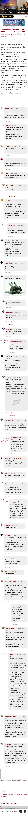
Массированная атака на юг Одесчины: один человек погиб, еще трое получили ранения (8, 11)
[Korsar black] (3, 185)
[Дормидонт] (3, 312)
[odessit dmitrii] (2, 108)
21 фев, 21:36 (16, 377)
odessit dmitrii (9, 108)
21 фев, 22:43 (16, 535)
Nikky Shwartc (16, 437)
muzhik (10, 225)
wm (6, 571)
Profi (6, 558)
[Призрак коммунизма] (4, 342)
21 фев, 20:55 (17, 329)
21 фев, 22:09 (15, 473)
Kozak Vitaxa (8, 201)
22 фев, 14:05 (16, 744)
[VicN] (2, 474)
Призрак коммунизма (16, 341)
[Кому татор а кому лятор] (2, 458)
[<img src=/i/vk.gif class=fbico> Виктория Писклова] (2, 484)
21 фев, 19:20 (19, 201)
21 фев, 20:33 (18, 420)
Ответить (7, 121)
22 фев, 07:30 (21, 628)
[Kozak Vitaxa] (2, 201)
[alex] (3, 302)
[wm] (2, 572)
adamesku (9, 329)
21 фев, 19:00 (18, 108)
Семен (6, 263)
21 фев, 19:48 (14, 277)
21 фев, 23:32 (14, 571)
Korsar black (10, 185)
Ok (21, 811)
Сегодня (7, 49)
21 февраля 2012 (5, 36)
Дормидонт (9, 312)
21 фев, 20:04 (18, 312)
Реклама (14, 26)
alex (7, 302)
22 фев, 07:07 (16, 608)
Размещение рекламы (15, 806)
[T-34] (2, 241)
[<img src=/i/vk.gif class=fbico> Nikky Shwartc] (5, 442)
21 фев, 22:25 (15, 525)
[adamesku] (3, 329)
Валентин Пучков (11, 581)
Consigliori (8, 535)
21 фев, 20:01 (16, 302)
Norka (6, 173)
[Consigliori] (2, 535)
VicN (6, 473)
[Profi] (2, 558)
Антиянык (12, 654)
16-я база (7, 525)
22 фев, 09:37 (16, 125)
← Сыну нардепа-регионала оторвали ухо (12, 791)
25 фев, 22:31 (20, 225)
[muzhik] (4, 225)
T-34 (6, 240)
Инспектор (8, 160)
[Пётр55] (3, 126)
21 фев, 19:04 (18, 160)
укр (23, 16)
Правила (24, 780)
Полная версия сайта (5, 806)
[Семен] (2, 263)
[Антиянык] (5, 655)
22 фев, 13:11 (21, 716)
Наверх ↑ (4, 782)
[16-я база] (2, 525)
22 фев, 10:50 (21, 654)
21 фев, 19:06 (13, 173)
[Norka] (2, 174)
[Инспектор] (2, 160)
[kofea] (2, 146)
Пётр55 (8, 125)
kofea (7, 146)
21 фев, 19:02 (16, 146)
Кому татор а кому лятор (12, 458)
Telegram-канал (14, 808)
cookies (16, 811)
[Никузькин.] (2, 420)
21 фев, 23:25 (13, 558)
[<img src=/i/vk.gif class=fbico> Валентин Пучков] (2, 582)
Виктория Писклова (12, 483)
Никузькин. (8, 420)
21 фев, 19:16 (21, 185)
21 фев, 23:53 (21, 581)
